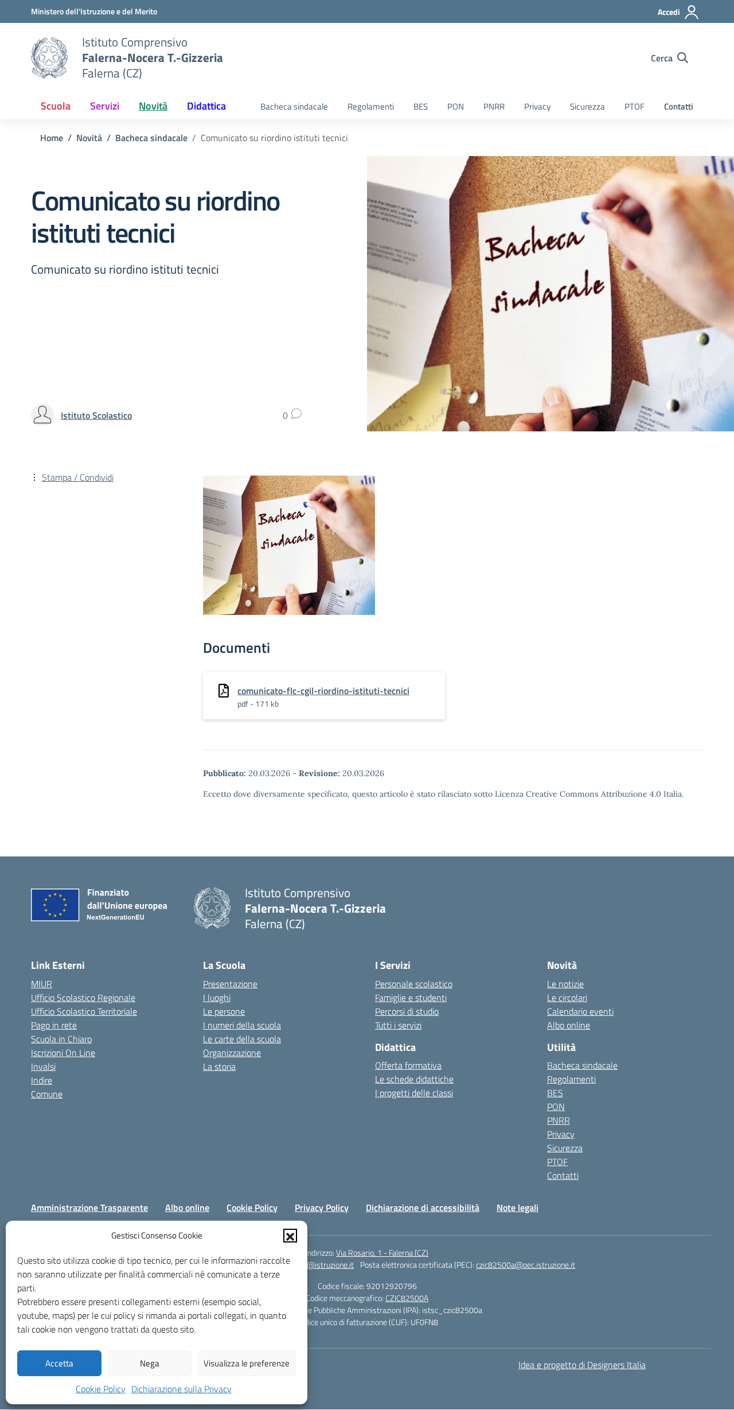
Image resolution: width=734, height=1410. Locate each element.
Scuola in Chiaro (61, 1039)
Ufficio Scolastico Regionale (83, 997)
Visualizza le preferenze (247, 1363)
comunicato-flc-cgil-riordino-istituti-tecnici (323, 691)
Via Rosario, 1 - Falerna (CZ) (382, 1253)
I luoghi (217, 997)
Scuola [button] (56, 106)
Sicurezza (587, 106)
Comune (47, 1094)
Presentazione (230, 984)
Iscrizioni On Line (63, 1053)
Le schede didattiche (414, 1079)
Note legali (517, 1207)
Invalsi (43, 1066)
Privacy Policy (322, 1207)
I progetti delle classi (414, 1093)
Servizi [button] (104, 106)
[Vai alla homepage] (49, 58)
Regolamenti (371, 106)
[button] (290, 1235)
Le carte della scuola (242, 1039)
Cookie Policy (101, 1389)
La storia (219, 1066)
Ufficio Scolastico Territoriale (84, 1011)
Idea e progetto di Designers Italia (582, 1365)
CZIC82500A (406, 1298)
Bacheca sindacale (294, 106)
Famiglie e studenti (411, 997)
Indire (41, 1080)
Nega (149, 1363)
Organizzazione (232, 1053)
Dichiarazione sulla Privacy (181, 1389)
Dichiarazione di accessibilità (422, 1207)
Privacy (537, 106)
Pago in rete (54, 1025)
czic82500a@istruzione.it (311, 1265)
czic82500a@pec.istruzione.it (525, 1265)
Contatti (678, 106)
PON (455, 106)
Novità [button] (153, 106)
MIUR (41, 984)
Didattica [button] (206, 106)
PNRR (494, 106)
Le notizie (565, 984)
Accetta (59, 1363)
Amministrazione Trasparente (89, 1207)
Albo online (568, 1025)
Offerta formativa (408, 1065)
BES (420, 106)
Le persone (224, 1011)
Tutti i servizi (398, 1025)
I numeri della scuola (242, 1025)
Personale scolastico (413, 984)
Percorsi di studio (407, 1011)
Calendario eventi (580, 1011)
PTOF (634, 106)
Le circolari (567, 997)
